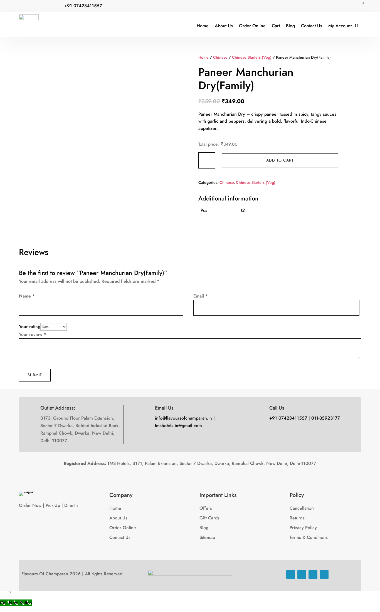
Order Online (252, 26)
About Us (224, 26)
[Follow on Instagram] (45, 6)
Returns (297, 518)
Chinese (220, 57)
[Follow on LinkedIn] (313, 574)
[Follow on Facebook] (23, 6)
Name (27, 296)
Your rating (29, 326)
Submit (35, 375)
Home (203, 26)
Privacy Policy (303, 527)
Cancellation (302, 508)
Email (200, 296)
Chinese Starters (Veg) (252, 57)
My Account (340, 26)
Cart (276, 26)
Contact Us (311, 26)
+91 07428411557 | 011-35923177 (304, 418)
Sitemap (207, 537)
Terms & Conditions (309, 537)
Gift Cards (209, 518)
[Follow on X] (34, 6)
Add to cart (280, 160)
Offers (205, 508)
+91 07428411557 (83, 6)
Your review (32, 334)
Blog (290, 26)
